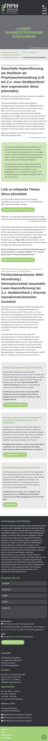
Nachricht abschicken (13, 642)
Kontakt (5, 729)
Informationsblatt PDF (15, 455)
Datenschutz (7, 735)
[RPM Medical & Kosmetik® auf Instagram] (16, 721)
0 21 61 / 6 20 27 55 (13, 677)
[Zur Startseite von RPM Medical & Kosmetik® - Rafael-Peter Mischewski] (9, 9)
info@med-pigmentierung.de (11, 682)
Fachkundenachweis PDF (15, 405)
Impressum (5, 738)
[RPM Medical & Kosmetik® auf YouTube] (16, 718)
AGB (13, 637)
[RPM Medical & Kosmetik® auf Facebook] (16, 715)
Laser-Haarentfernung (9, 57)
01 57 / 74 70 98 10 (13, 680)
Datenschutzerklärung (11, 629)
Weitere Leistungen (29, 52)
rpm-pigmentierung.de (9, 52)
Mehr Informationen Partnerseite (18, 260)
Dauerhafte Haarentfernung (11, 55)
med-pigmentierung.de (9, 708)
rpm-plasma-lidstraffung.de (10, 711)
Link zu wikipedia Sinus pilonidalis (18, 210)
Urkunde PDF (10, 505)
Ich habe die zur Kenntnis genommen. (18, 637)
